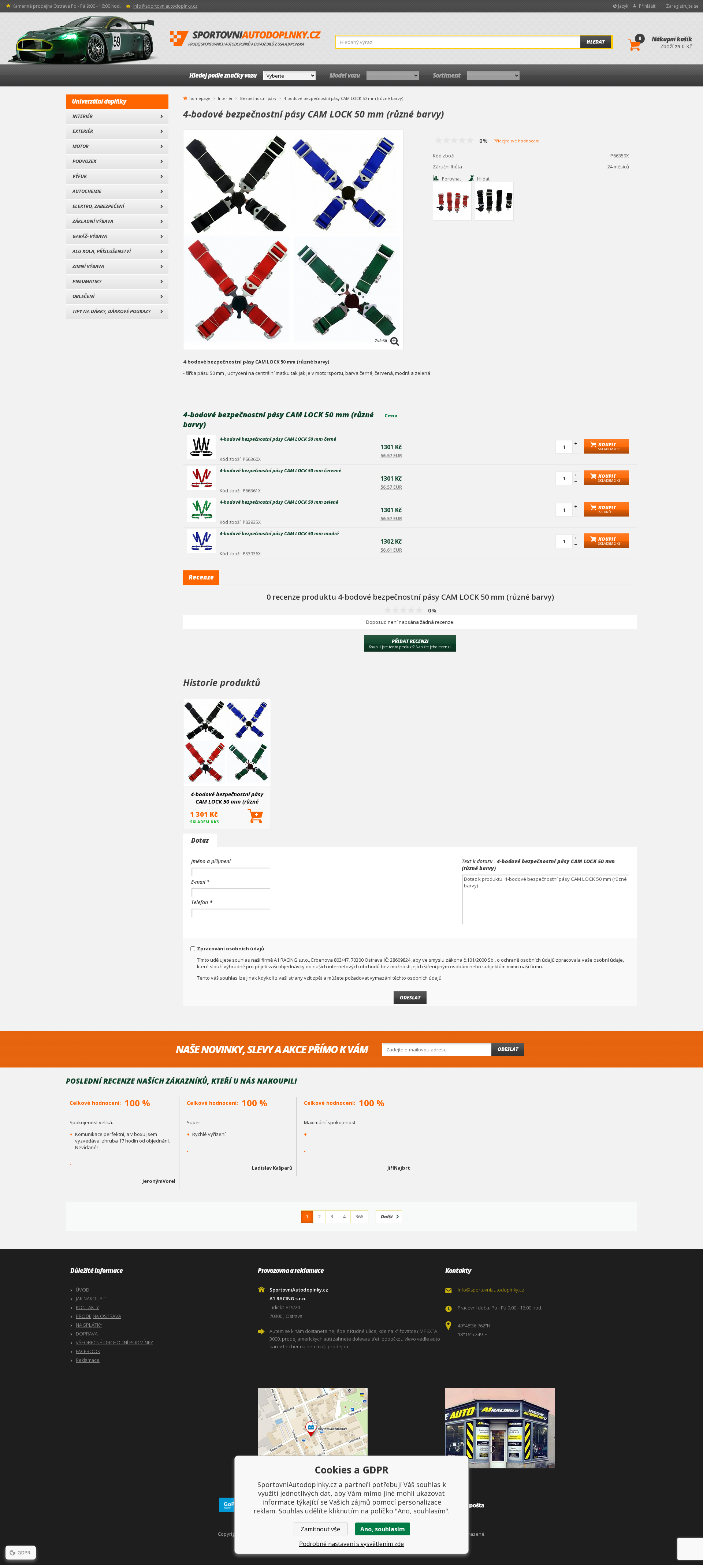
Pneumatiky (86, 281)
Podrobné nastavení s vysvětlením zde (351, 1544)
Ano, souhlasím (382, 1529)
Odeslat (508, 1049)
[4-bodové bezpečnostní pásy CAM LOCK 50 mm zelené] (201, 510)
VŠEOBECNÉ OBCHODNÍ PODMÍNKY (114, 1342)
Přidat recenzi (410, 643)
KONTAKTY (87, 1307)
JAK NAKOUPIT (91, 1298)
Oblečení (83, 296)
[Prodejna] (537, 1428)
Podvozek (84, 161)
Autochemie (86, 191)
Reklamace (88, 1360)
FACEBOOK (88, 1351)
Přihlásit (647, 6)
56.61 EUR (391, 550)
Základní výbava (92, 221)
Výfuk (79, 176)
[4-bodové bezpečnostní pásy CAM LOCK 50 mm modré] (201, 541)
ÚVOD (82, 1289)
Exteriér (82, 131)
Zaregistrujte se (682, 6)
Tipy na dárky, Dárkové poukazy (111, 311)
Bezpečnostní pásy (258, 98)
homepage (200, 98)
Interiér (82, 116)
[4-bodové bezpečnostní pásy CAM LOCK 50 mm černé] (201, 447)
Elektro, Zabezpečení (98, 206)
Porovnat (451, 179)
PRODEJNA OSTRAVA (98, 1316)
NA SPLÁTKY (89, 1325)
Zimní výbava (88, 266)
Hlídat (483, 179)
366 (359, 1216)
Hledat (596, 41)
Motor (80, 146)
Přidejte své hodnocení (516, 141)
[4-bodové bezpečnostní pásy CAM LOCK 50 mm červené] (201, 478)
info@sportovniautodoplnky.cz (165, 6)
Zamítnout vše (320, 1529)
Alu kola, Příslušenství (101, 251)
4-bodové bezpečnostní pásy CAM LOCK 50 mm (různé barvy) (227, 797)
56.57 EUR (391, 455)
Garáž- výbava (89, 236)
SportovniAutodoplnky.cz (245, 38)
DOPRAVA (87, 1333)
